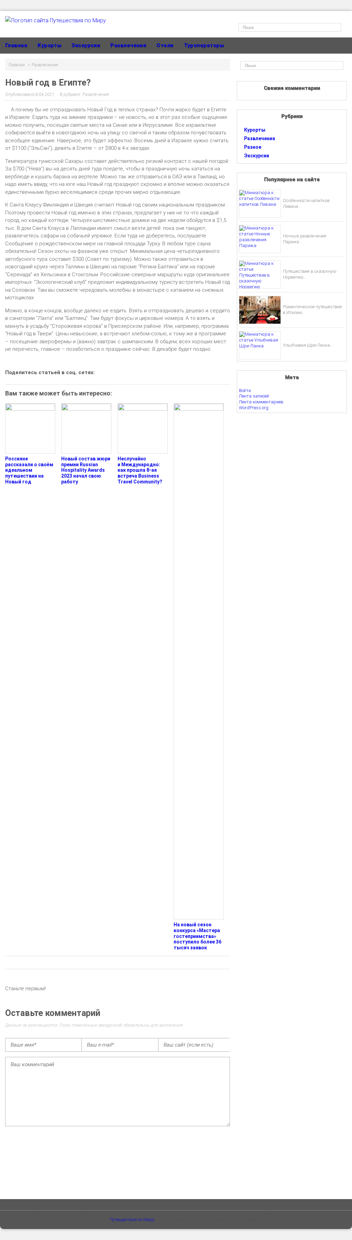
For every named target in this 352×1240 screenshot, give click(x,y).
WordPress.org (253, 407)
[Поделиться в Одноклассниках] (128, 372)
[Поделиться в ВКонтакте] (116, 372)
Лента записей (254, 396)
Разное (252, 147)
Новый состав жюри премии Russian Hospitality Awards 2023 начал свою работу (85, 470)
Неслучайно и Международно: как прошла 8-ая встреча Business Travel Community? (140, 470)
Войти (245, 390)
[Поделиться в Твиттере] (163, 372)
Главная (16, 45)
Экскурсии (86, 45)
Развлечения (128, 45)
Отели (164, 45)
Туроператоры (204, 45)
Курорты (49, 45)
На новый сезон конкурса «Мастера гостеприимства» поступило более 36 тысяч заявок (197, 936)
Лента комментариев (261, 401)
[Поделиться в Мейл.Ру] (151, 372)
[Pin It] (175, 372)
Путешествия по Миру (132, 1219)
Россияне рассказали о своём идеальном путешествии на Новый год (29, 470)
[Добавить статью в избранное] (105, 372)
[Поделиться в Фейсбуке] (140, 372)
